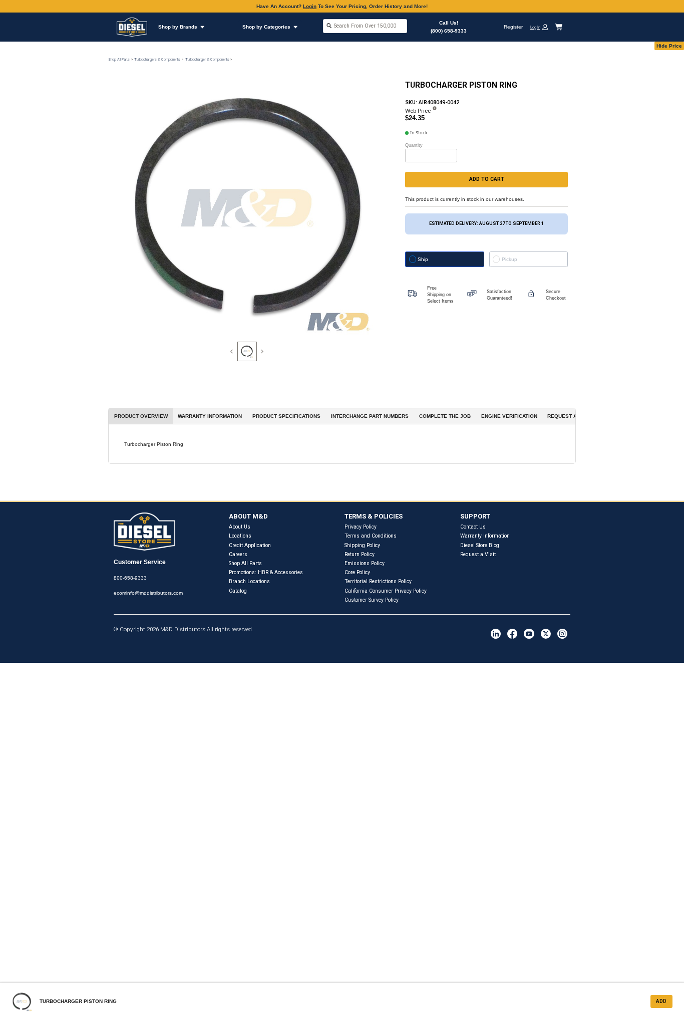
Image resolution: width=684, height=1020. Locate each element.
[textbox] (365, 26)
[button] (541, 27)
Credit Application (250, 545)
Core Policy (357, 572)
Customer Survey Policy (372, 600)
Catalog (238, 591)
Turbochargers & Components (157, 59)
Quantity (414, 145)
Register (513, 27)
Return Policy (360, 554)
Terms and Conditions (371, 536)
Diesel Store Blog (479, 545)
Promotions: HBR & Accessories (266, 572)
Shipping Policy (362, 545)
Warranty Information (485, 536)
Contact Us (473, 527)
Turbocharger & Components (207, 59)
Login (309, 6)
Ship (423, 259)
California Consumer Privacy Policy (386, 591)
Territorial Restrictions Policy (378, 581)
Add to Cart (486, 179)
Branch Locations (249, 581)
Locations (240, 536)
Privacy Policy (361, 527)
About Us (239, 527)
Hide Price (669, 46)
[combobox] (365, 27)
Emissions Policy (365, 563)
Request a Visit (478, 554)
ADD (661, 1001)
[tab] (247, 351)
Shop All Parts (119, 59)
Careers (238, 554)
